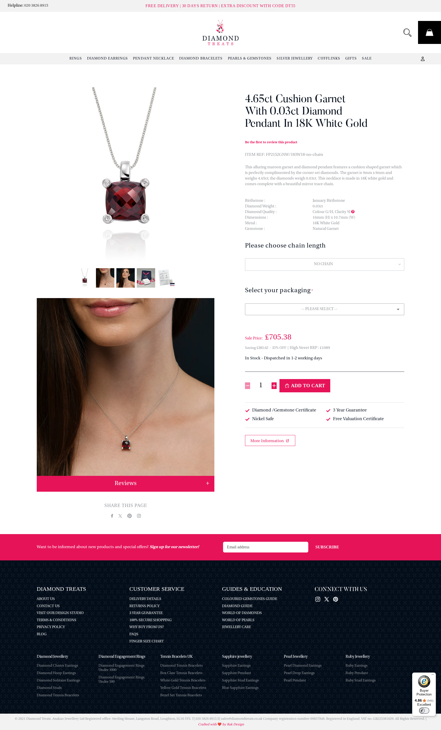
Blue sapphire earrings (240, 688)
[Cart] (429, 32)
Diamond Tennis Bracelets (58, 695)
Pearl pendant (295, 680)
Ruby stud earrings (361, 680)
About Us (46, 599)
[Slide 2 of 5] (105, 278)
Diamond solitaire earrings (58, 680)
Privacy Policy (51, 627)
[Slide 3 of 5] (125, 278)
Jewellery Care (236, 627)
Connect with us (341, 590)
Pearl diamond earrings (303, 666)
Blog (41, 634)
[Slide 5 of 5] (166, 278)
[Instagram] (318, 599)
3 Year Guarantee (146, 613)
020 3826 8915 (36, 6)
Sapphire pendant (236, 673)
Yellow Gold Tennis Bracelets (183, 688)
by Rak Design (233, 724)
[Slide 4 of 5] (146, 278)
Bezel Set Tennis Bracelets (181, 695)
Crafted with (207, 724)
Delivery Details (145, 599)
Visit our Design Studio (60, 613)
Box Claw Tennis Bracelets (181, 673)
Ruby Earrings (357, 666)
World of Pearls (238, 620)
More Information (267, 441)
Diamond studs (49, 688)
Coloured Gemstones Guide (249, 599)
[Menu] (433, 676)
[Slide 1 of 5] (85, 278)
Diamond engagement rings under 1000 (121, 668)
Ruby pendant (357, 673)
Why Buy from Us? (146, 627)
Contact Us (48, 606)
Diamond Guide (237, 606)
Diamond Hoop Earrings (56, 673)
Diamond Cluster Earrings (57, 666)
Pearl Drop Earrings (299, 673)
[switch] (424, 711)
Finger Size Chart (146, 641)
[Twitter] (327, 599)
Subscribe (327, 547)
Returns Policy (144, 606)
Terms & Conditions (56, 620)
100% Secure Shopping (150, 620)
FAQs (133, 634)
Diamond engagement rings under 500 (121, 680)
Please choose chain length (285, 246)
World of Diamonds (242, 613)
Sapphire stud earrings (240, 680)
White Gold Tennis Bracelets (182, 680)
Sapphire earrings (236, 666)
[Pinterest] (336, 599)
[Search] (407, 32)
